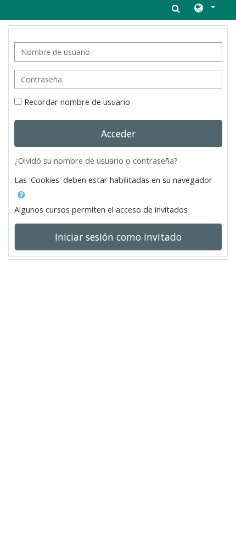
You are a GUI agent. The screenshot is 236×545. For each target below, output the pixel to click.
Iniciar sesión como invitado (118, 236)
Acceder (118, 133)
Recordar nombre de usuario (77, 102)
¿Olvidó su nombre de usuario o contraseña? (96, 160)
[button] (204, 9)
